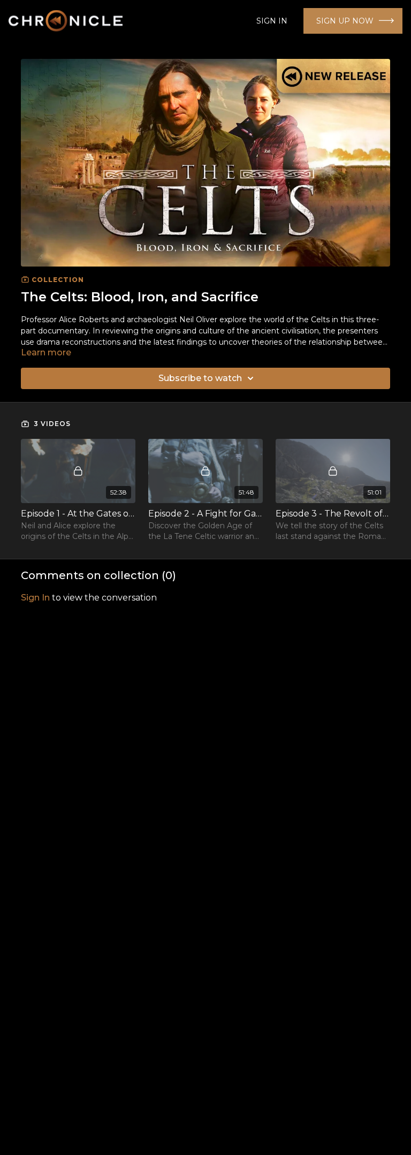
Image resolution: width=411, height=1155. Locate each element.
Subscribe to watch (200, 378)
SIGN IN (271, 21)
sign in (35, 597)
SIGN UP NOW (345, 21)
